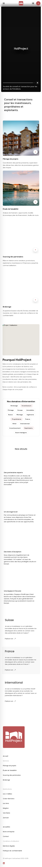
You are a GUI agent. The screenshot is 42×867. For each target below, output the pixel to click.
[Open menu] (4, 3)
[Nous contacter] (38, 3)
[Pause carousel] (37, 82)
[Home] (21, 3)
